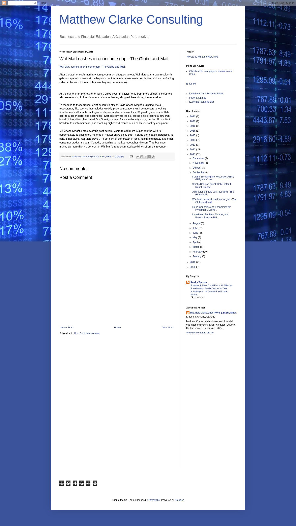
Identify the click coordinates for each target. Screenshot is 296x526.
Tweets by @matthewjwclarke (202, 56)
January (197, 256)
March (196, 246)
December (199, 158)
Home (117, 327)
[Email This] (138, 157)
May (195, 237)
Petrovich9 (154, 500)
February (198, 251)
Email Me (191, 83)
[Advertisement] (117, 296)
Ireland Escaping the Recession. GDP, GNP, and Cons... (213, 178)
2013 (193, 144)
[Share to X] (146, 157)
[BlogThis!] (142, 157)
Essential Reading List (201, 101)
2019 (193, 126)
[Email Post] (131, 156)
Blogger (179, 500)
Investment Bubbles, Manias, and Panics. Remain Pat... (210, 216)
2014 (193, 140)
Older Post (167, 327)
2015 (193, 135)
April (195, 242)
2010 (193, 262)
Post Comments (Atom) (86, 333)
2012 (193, 149)
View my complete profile (200, 332)
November (199, 163)
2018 (193, 130)
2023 (193, 116)
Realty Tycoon (198, 282)
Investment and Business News (206, 93)
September (199, 172)
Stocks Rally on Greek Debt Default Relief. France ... (211, 185)
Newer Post (66, 327)
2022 (193, 121)
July (195, 228)
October (197, 167)
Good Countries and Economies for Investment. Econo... (211, 208)
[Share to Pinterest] (153, 157)
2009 (193, 267)
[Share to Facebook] (149, 157)
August (197, 223)
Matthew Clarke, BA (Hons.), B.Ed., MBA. (213, 312)
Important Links (197, 97)
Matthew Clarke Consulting (131, 19)
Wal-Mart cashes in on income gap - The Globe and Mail (92, 66)
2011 (193, 154)
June (196, 232)
